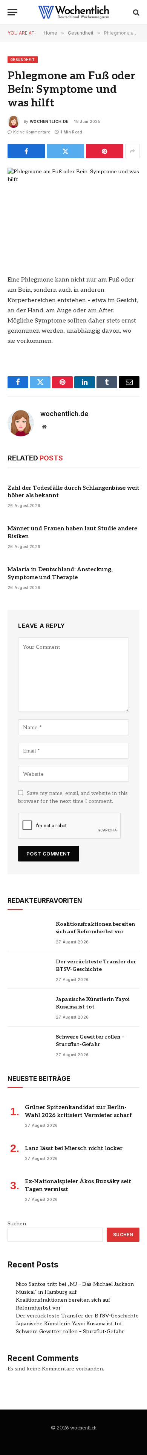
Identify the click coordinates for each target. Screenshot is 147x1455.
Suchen (17, 1223)
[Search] (135, 12)
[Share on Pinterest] (104, 151)
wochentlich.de (49, 121)
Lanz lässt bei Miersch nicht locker (73, 1148)
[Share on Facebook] (26, 151)
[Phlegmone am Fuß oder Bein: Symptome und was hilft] (73, 211)
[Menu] (12, 12)
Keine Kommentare (31, 132)
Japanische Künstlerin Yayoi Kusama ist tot (69, 1323)
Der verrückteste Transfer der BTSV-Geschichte (77, 1316)
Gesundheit (23, 60)
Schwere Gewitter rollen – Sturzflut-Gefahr (70, 1331)
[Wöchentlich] (73, 12)
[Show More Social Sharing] (132, 151)
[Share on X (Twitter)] (65, 151)
